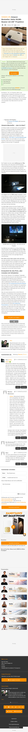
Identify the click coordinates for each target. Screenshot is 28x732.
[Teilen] (14, 321)
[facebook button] (5, 707)
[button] (10, 702)
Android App (18, 711)
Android (15, 55)
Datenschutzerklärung (6, 499)
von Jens (18, 25)
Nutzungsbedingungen (7, 500)
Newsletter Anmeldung (14, 543)
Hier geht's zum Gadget (13, 317)
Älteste (25, 354)
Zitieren (18, 387)
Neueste (20, 354)
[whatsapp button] (19, 707)
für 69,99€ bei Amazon (6, 68)
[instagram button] (12, 707)
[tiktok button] (16, 707)
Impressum (14, 718)
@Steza (11, 396)
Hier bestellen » (14, 73)
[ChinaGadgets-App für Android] (11, 361)
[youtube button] (9, 707)
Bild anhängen (22, 493)
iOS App (10, 711)
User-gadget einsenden (14, 680)
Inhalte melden (14, 721)
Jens (11, 340)
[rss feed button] (22, 707)
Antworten (24, 387)
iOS (21, 55)
